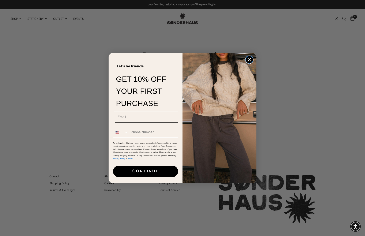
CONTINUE (145, 171)
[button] (355, 226)
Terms (130, 158)
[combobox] (121, 132)
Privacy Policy (119, 158)
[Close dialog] (249, 59)
